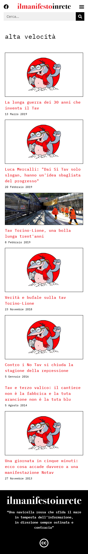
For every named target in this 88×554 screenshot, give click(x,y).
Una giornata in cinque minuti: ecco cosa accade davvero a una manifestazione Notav (41, 466)
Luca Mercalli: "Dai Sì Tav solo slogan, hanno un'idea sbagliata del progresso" (43, 175)
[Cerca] (80, 16)
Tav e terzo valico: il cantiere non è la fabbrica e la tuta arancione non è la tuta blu (43, 393)
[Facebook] (6, 6)
